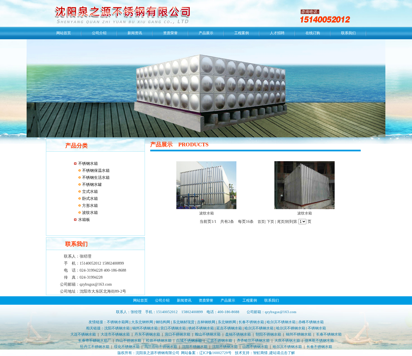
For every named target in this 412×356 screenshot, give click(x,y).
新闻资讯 (135, 33)
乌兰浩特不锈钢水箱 (160, 347)
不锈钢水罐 (91, 184)
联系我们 (348, 33)
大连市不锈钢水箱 (115, 334)
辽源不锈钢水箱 (219, 340)
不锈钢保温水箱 (95, 170)
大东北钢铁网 (142, 322)
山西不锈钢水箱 (255, 347)
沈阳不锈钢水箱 (117, 328)
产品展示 (206, 33)
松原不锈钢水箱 (159, 340)
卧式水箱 (89, 199)
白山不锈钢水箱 (128, 340)
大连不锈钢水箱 (83, 334)
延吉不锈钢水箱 (229, 328)
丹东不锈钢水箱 (147, 334)
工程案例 (241, 33)
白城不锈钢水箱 (189, 340)
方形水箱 (89, 206)
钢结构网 (163, 322)
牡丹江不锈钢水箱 (94, 347)
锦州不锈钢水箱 (145, 328)
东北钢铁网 (227, 322)
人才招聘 (277, 33)
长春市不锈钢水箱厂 (94, 340)
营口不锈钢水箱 (173, 328)
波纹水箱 (89, 213)
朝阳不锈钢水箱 (268, 334)
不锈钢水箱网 (118, 322)
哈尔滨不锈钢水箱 (281, 322)
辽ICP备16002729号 (215, 353)
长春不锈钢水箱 (251, 322)
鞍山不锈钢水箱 (208, 334)
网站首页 (63, 33)
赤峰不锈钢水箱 (311, 322)
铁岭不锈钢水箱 (201, 328)
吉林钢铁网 (206, 322)
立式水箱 (89, 191)
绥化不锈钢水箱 (127, 347)
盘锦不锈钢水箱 (238, 334)
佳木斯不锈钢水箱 (319, 340)
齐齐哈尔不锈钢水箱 (253, 340)
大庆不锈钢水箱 (287, 340)
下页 (270, 221)
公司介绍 (99, 33)
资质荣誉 (170, 33)
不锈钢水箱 (88, 163)
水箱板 (84, 220)
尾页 (280, 221)
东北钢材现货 (184, 322)
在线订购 (312, 33)
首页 (261, 221)
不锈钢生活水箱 (95, 177)
